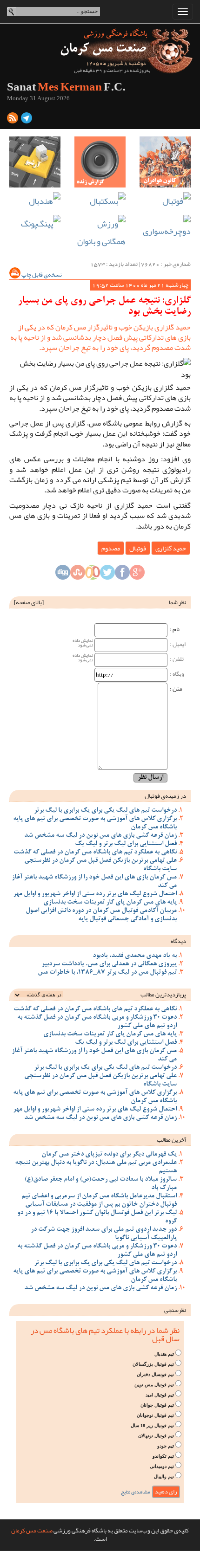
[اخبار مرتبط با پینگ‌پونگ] (34, 224)
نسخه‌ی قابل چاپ (41, 275)
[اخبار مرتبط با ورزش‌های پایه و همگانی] (100, 233)
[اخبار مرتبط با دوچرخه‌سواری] (165, 227)
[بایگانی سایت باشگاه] (34, 161)
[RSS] (12, 120)
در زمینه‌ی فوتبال (165, 796)
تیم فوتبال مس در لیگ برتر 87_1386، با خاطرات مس (107, 972)
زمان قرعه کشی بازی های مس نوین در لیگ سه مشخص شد (100, 836)
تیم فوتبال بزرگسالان (153, 1364)
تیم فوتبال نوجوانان (155, 1415)
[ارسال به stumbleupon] (77, 575)
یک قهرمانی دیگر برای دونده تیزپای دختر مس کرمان (109, 1154)
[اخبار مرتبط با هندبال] (34, 201)
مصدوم (110, 548)
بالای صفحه (29, 602)
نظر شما (177, 602)
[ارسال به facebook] (122, 575)
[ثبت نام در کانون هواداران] (165, 161)
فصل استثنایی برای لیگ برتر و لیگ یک (126, 844)
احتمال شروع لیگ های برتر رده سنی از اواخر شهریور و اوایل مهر (95, 894)
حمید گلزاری (170, 548)
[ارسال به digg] (62, 575)
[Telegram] (26, 120)
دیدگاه (178, 941)
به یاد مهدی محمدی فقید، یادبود (135, 956)
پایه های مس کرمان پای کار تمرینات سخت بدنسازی (110, 902)
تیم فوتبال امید (159, 1394)
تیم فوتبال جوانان (157, 1405)
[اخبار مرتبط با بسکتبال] (100, 201)
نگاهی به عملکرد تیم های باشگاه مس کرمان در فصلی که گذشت (95, 852)
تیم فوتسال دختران (155, 1374)
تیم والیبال (164, 1476)
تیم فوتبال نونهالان (156, 1435)
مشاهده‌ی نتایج (135, 1492)
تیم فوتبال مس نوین (154, 1384)
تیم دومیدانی (161, 1466)
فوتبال (137, 548)
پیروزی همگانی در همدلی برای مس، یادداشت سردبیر (109, 964)
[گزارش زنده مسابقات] (100, 161)
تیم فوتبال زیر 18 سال (152, 1425)
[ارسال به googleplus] (137, 575)
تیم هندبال (164, 1354)
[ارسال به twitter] (107, 575)
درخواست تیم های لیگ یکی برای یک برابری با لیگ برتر (105, 810)
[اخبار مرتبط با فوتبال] (165, 201)
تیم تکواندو (163, 1456)
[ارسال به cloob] (92, 575)
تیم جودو (165, 1445)
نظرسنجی (175, 1310)
